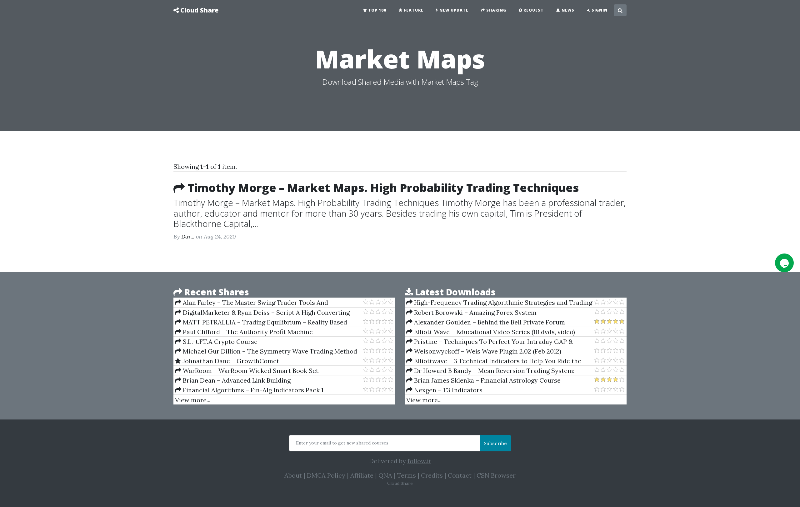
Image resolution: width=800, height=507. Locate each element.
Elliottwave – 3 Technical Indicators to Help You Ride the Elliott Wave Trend (493, 361)
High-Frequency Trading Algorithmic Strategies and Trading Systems (499, 303)
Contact (460, 475)
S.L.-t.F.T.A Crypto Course (219, 341)
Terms (406, 475)
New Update (453, 10)
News (567, 10)
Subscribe (495, 443)
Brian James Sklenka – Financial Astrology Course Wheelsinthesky (483, 380)
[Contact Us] (784, 263)
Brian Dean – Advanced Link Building (236, 380)
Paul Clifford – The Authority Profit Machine (247, 332)
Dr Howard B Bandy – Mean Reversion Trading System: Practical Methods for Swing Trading (490, 371)
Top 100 (376, 10)
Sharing (495, 10)
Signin (599, 10)
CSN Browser (496, 475)
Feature (412, 10)
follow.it (419, 461)
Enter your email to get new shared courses (342, 443)
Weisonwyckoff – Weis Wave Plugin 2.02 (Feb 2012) (486, 351)
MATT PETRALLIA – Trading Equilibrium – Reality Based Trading (261, 322)
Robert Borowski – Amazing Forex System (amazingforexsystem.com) (471, 313)
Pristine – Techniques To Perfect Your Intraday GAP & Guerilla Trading (489, 342)
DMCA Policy (326, 475)
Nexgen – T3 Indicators (447, 390)
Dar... (187, 236)
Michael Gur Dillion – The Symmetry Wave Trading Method (269, 351)
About (293, 475)
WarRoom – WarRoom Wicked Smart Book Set (249, 370)
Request (533, 10)
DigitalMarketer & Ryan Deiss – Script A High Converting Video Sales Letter (262, 313)
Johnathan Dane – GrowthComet (230, 361)
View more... (192, 400)
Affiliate (361, 475)
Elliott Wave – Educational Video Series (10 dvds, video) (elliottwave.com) (490, 332)
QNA (385, 475)
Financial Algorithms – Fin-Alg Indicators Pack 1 (252, 390)
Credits (432, 475)
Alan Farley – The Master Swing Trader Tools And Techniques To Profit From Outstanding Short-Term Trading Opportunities (264, 303)
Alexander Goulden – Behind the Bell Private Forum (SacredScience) (485, 322)
